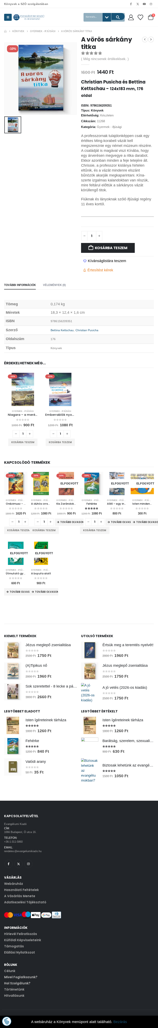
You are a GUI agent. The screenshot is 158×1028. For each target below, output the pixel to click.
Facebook (9, 864)
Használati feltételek (21, 890)
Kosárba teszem (111, 247)
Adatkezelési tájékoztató (25, 902)
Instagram (28, 864)
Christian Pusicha (87, 330)
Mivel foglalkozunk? (20, 977)
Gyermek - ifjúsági (109, 127)
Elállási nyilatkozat (19, 952)
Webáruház (13, 884)
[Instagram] (151, 4)
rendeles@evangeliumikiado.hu (23, 851)
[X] (137, 4)
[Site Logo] (28, 17)
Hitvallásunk (14, 995)
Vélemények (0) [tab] (54, 285)
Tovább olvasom (72, 522)
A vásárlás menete (19, 896)
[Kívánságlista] (140, 17)
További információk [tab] (20, 285)
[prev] (145, 39)
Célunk (9, 971)
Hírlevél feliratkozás (20, 934)
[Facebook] (131, 4)
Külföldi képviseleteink (22, 940)
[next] (151, 39)
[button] (8, 17)
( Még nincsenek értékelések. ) (105, 59)
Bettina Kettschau (62, 330)
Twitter (18, 864)
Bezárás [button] (120, 1022)
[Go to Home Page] (5, 31)
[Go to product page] (12, 650)
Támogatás (14, 946)
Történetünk (14, 989)
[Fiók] (131, 17)
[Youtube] (144, 4)
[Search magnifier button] (118, 16)
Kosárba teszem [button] (22, 442)
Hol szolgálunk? (17, 983)
